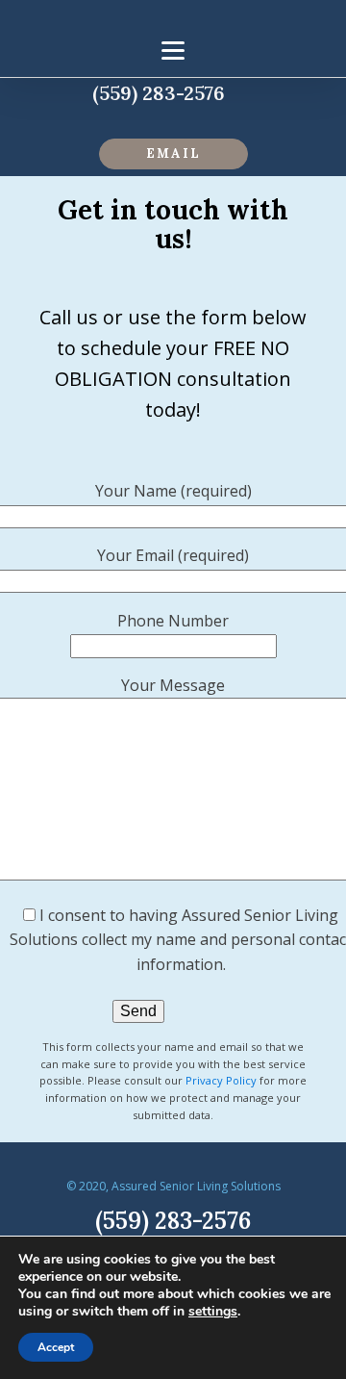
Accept (55, 1347)
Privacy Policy (221, 1080)
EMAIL (173, 153)
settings (212, 1311)
